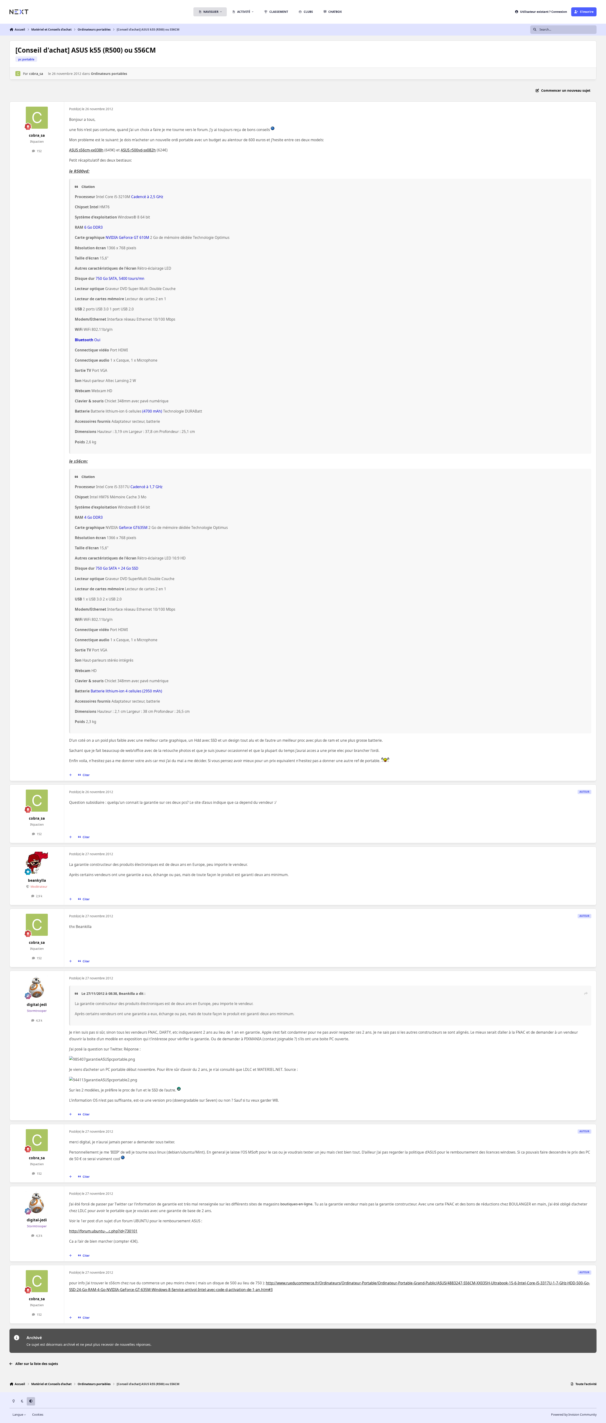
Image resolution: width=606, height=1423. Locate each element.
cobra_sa (36, 73)
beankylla (37, 880)
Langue (18, 1415)
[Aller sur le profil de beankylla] (37, 863)
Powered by (574, 1415)
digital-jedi (37, 1004)
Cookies (37, 1415)
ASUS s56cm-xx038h (86, 150)
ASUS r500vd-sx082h (138, 150)
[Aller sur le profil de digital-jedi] (37, 987)
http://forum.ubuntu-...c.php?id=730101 (103, 1231)
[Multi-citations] (70, 775)
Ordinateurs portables (109, 73)
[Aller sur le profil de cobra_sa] (17, 73)
